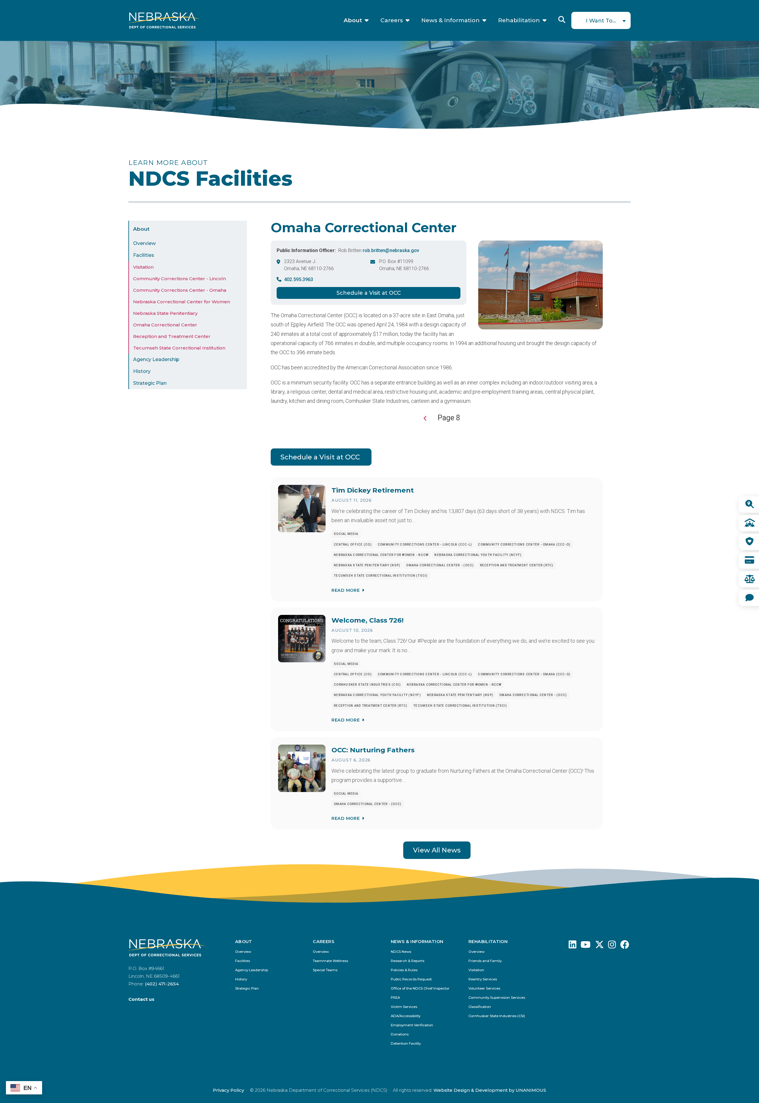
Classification (479, 1007)
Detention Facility (406, 1044)
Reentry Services (482, 979)
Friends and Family (485, 961)
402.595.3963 (298, 279)
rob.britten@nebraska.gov (391, 250)
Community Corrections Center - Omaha (179, 290)
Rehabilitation (519, 20)
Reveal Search (561, 19)
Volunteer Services (484, 988)
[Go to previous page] (425, 418)
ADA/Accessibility (405, 1016)
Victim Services (404, 1007)
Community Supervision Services (496, 998)
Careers (391, 20)
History (142, 371)
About (353, 20)
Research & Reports (407, 961)
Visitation (143, 267)
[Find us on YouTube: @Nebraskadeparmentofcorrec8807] (586, 946)
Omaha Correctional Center (165, 325)
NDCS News (401, 952)
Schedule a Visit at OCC (369, 293)
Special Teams (325, 970)
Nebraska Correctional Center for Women (181, 301)
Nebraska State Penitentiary (165, 313)
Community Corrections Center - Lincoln (179, 278)
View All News (437, 850)
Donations (400, 1034)
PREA (395, 998)
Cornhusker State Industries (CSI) (496, 1016)
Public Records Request (411, 979)
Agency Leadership (156, 359)
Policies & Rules (404, 970)
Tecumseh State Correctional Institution (179, 348)
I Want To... (601, 20)
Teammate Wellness (330, 961)
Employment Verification (412, 1025)
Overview (144, 243)
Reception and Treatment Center (172, 336)
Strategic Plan (150, 383)
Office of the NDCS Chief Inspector (420, 988)
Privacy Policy (228, 1090)
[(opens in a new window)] (572, 946)
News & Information (450, 20)
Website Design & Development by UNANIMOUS (489, 1090)
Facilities (143, 255)
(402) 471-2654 (162, 984)
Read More (345, 590)
